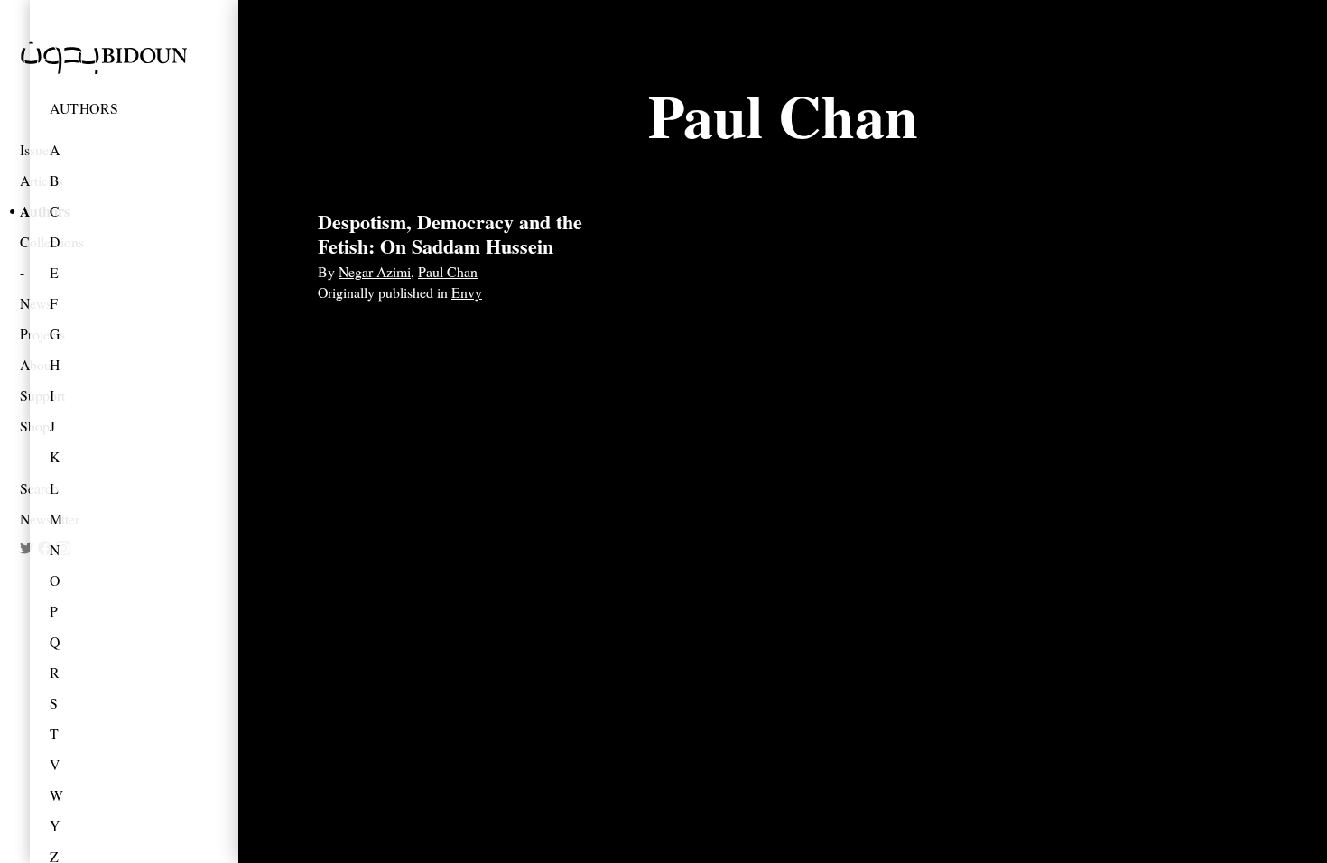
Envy (466, 292)
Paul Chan (448, 271)
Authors (84, 107)
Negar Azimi (375, 271)
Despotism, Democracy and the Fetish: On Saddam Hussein (450, 233)
